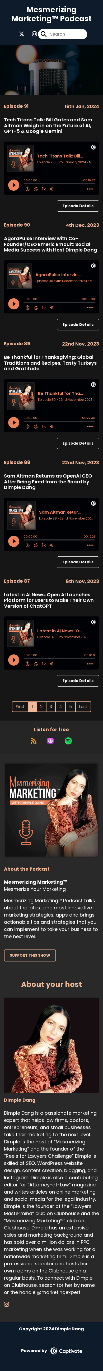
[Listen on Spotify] (68, 741)
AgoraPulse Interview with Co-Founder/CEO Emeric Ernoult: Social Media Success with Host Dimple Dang (50, 244)
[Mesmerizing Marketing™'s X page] (22, 34)
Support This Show (30, 955)
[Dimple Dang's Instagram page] (9, 1304)
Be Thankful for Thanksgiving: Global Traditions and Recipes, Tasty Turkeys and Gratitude (50, 363)
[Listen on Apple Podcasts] (50, 741)
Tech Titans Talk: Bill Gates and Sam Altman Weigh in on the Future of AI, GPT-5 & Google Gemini (48, 125)
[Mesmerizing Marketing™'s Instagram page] (31, 34)
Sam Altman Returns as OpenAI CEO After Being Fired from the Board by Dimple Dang (48, 481)
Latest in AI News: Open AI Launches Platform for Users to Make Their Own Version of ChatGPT (49, 600)
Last (83, 707)
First (20, 707)
